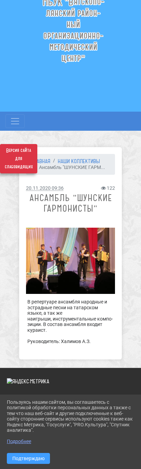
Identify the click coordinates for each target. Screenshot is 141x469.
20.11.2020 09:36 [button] (45, 188)
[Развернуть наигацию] (15, 121)
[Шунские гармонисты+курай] (70, 261)
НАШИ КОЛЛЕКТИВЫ (79, 161)
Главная (40, 161)
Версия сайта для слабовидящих (19, 158)
